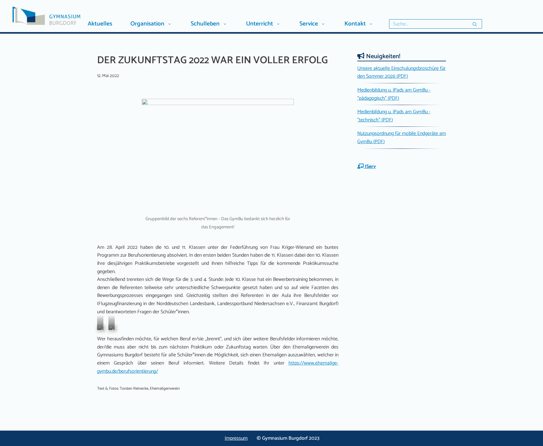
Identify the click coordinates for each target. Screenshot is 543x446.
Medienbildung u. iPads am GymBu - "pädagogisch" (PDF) (394, 94)
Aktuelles (100, 24)
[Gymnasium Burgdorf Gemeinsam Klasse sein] (65, 16)
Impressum (236, 438)
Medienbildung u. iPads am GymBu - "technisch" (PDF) (394, 116)
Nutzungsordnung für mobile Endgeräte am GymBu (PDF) (401, 137)
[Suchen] (475, 24)
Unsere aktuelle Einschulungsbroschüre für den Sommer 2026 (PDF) (401, 72)
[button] (169, 24)
